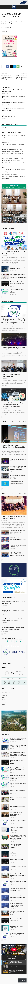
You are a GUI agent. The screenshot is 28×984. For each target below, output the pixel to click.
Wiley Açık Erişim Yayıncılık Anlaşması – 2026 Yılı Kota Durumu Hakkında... (16, 905)
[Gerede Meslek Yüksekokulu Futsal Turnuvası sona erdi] (14, 505)
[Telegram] (14, 66)
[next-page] (5, 297)
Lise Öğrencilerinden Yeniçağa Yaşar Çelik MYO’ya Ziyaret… (6, 77)
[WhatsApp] (18, 66)
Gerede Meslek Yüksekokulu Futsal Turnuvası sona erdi (13, 517)
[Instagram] (12, 641)
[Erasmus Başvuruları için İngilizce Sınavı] (5, 785)
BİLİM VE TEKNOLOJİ (7, 301)
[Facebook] (7, 66)
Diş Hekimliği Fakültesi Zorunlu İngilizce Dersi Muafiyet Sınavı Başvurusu (12, 115)
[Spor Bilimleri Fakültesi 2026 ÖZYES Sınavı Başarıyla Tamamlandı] (5, 814)
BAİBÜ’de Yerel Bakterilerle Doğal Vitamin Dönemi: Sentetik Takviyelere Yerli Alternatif (12, 405)
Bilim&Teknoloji (5, 316)
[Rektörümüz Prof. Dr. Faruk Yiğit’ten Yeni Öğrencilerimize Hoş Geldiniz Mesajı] (5, 829)
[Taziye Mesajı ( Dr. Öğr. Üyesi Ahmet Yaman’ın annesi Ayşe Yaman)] (5, 283)
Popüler (25, 421)
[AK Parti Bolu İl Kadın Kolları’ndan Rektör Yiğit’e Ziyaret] (14, 210)
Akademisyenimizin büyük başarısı (13, 348)
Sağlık (3, 422)
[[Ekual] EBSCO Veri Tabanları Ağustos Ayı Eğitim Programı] (5, 935)
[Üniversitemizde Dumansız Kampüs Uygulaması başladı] (5, 483)
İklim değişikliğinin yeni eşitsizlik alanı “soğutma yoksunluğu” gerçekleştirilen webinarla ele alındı (13, 103)
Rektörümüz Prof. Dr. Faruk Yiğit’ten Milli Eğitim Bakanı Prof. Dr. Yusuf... (17, 806)
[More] (21, 66)
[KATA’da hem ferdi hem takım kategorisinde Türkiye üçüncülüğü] (5, 539)
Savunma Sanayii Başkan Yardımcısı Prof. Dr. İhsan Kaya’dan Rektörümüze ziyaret (18, 875)
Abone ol (22, 980)
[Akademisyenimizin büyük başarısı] (14, 339)
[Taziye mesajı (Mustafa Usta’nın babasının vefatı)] (5, 920)
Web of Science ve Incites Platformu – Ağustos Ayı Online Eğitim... (17, 897)
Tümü (13, 421)
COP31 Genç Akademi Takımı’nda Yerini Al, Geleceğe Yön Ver (12, 90)
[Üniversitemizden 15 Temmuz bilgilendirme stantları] (20, 218)
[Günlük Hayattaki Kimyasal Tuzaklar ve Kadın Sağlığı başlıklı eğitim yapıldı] (5, 476)
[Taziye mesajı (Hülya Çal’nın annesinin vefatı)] (5, 861)
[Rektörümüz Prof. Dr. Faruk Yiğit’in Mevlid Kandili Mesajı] (5, 269)
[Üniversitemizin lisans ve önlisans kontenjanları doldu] (5, 822)
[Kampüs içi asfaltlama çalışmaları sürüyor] (5, 799)
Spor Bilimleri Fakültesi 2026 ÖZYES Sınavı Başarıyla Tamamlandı (16, 814)
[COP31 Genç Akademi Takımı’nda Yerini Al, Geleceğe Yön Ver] (14, 240)
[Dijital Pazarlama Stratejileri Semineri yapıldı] (14, 366)
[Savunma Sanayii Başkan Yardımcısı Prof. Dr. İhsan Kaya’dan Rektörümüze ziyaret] (5, 875)
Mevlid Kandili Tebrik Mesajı (9, 174)
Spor (3, 493)
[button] (2, 7)
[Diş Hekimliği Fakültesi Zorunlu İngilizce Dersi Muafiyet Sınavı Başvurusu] (5, 291)
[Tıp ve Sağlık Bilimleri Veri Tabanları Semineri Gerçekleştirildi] (14, 434)
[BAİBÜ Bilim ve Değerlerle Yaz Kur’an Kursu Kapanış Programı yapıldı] (5, 913)
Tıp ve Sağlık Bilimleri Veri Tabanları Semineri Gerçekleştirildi (13, 446)
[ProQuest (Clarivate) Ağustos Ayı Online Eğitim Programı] (5, 890)
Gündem (4, 193)
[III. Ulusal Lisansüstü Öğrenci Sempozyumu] (5, 928)
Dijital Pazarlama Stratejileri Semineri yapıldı (11, 375)
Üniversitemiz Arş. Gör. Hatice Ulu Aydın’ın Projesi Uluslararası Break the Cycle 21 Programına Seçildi (13, 321)
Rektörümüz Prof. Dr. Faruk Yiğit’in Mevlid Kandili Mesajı (13, 97)
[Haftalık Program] (14, 651)
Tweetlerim (4, 127)
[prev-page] (2, 297)
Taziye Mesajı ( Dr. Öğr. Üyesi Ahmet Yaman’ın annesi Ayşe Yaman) (13, 109)
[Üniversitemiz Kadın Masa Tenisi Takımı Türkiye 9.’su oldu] (5, 532)
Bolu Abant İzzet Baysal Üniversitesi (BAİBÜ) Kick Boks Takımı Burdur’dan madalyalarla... (18, 554)
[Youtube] (20, 641)
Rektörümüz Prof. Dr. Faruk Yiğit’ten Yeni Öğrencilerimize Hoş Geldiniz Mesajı (18, 829)
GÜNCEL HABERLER (7, 228)
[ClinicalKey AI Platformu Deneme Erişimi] (5, 868)
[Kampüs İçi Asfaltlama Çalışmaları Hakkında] (5, 883)
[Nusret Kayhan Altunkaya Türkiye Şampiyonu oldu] (5, 547)
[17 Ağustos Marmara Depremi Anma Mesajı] (5, 854)
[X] (11, 66)
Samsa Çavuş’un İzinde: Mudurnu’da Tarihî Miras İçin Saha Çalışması (18, 846)
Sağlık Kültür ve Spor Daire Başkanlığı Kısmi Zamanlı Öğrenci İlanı (21, 77)
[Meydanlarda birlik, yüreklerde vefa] (7, 218)
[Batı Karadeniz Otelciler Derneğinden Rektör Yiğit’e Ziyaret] (14, 197)
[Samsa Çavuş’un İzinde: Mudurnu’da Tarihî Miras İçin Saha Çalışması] (5, 846)
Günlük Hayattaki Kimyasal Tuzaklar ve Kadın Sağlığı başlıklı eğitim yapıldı (17, 475)
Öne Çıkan (19, 421)
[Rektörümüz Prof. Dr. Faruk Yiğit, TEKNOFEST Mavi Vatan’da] (5, 792)
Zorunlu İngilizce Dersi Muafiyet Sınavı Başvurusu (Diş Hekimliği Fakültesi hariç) (17, 777)
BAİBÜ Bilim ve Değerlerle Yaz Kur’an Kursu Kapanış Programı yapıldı (17, 913)
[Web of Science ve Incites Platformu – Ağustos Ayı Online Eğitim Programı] (5, 898)
